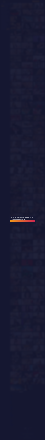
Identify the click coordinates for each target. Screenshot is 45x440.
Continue (22, 221)
